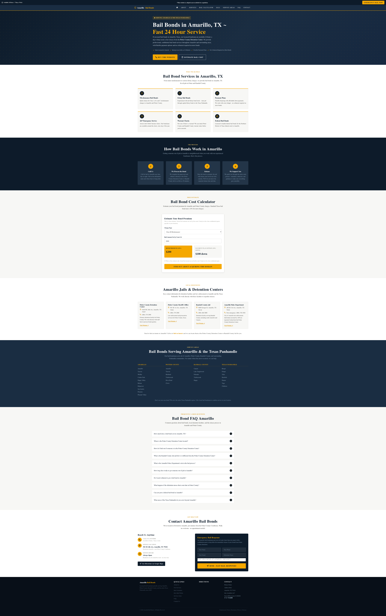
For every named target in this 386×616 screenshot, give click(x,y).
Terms (228, 610)
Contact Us (177, 601)
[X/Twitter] (228, 598)
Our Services (177, 588)
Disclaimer (234, 610)
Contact (246, 7)
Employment (223, 610)
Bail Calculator (206, 7)
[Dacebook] (225, 598)
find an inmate (178, 333)
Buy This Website (166, 57)
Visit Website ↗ (144, 325)
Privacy (239, 610)
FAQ (239, 7)
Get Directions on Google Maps (152, 564)
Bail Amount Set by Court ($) (173, 237)
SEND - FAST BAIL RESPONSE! (223, 566)
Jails (218, 7)
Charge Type (168, 228)
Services (192, 7)
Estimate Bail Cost (193, 57)
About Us (176, 585)
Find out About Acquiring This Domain (193, 266)
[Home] (177, 7)
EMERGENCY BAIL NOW (373, 3)
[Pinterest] (230, 598)
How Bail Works (178, 593)
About (183, 7)
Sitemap (244, 610)
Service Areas (229, 7)
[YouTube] (232, 598)
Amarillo (145, 7)
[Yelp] (227, 598)
